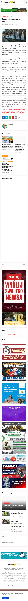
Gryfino (4, 111)
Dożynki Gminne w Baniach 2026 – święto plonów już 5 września (7, 146)
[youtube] (12, 586)
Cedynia (15, 109)
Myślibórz (19, 111)
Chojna (19, 109)
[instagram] (19, 586)
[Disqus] (14, 200)
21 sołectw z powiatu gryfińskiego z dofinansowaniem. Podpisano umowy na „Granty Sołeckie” (20, 147)
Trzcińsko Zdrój (14, 112)
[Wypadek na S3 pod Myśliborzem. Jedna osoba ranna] (6, 513)
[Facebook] (3, 117)
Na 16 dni (19, 334)
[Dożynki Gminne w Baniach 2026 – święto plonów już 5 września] (7, 139)
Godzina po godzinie (11, 334)
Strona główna (5, 16)
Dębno (23, 109)
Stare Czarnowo (6, 112)
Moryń (15, 111)
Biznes (10, 109)
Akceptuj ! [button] (5, 598)
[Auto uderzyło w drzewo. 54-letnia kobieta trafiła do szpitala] (6, 528)
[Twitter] (6, 117)
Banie (12, 16)
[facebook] (9, 586)
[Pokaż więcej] (19, 117)
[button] (2, 2)
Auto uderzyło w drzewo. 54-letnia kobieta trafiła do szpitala (17, 528)
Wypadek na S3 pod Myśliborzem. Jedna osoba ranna (17, 513)
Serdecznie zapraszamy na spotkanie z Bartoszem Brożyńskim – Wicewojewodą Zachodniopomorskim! (7, 167)
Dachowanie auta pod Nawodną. (14, 506)
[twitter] (15, 586)
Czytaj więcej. (8, 594)
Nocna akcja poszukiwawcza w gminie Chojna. (18, 520)
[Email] (16, 117)
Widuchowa (21, 112)
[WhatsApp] (10, 117)
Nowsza (4, 264)
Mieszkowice (10, 111)
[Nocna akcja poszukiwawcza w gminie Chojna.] (6, 521)
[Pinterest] (13, 117)
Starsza (24, 264)
